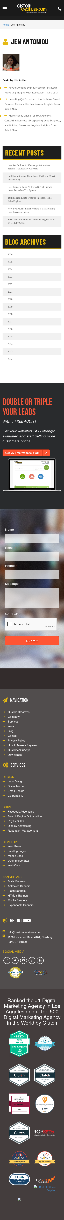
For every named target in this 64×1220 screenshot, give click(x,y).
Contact (12, 736)
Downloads (15, 755)
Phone (11, 566)
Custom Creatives (19, 712)
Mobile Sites (15, 856)
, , (30, 939)
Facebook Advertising (21, 811)
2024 (10, 269)
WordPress (14, 846)
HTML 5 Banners (18, 895)
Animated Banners (19, 886)
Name (11, 529)
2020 (10, 299)
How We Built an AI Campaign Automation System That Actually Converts (29, 167)
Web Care (14, 865)
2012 (10, 359)
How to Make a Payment (22, 745)
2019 (10, 306)
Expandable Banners (20, 905)
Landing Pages (17, 851)
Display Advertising (19, 826)
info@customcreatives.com (24, 932)
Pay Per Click (16, 821)
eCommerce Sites (19, 860)
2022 (10, 284)
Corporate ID (15, 796)
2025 (10, 262)
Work (11, 726)
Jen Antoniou (29, 41)
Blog (10, 731)
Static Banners (17, 881)
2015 (10, 336)
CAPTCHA (13, 614)
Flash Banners (17, 891)
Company (14, 717)
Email (10, 548)
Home (6, 24)
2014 (10, 344)
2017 (10, 321)
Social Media (16, 786)
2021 (10, 292)
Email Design (16, 791)
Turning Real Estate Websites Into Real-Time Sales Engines (30, 200)
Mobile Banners (17, 900)
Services (13, 721)
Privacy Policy (16, 740)
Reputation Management (23, 830)
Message (12, 583)
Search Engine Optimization (25, 816)
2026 (10, 254)
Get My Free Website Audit (22, 453)
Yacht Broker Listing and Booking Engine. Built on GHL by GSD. (31, 221)
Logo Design (15, 781)
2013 (10, 351)
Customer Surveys (19, 750)
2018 (10, 314)
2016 (10, 329)
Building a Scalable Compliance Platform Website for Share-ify (32, 178)
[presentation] (31, 624)
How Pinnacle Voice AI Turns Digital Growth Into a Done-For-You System (30, 189)
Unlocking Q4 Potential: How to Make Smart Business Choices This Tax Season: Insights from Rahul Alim (32, 104)
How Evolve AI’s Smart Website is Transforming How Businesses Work (31, 210)
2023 (10, 277)
